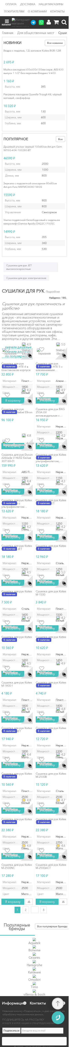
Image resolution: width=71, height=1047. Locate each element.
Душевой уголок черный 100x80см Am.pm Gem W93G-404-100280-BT (33, 148)
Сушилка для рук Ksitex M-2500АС (16, 821)
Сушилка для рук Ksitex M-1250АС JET (51, 502)
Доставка (27, 4)
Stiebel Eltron (26, 351)
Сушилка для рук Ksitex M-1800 (51, 684)
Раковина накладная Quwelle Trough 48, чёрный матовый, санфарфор (33, 96)
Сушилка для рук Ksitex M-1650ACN (51, 638)
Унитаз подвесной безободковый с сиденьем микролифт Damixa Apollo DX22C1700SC (32, 221)
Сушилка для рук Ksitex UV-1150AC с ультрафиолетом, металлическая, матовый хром (51, 458)
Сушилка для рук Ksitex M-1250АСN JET (16, 547)
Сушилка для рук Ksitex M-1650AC (16, 638)
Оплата (11, 4)
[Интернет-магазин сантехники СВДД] (23, 22)
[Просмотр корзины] (56, 22)
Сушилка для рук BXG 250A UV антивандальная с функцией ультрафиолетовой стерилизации (50, 412)
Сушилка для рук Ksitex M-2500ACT (51, 866)
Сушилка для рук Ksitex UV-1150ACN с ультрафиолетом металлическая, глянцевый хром (16, 504)
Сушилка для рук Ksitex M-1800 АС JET (16, 729)
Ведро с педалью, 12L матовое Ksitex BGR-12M (32, 50)
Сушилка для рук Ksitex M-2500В (51, 775)
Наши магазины (51, 4)
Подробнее (53, 291)
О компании (37, 11)
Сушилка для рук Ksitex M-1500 (51, 593)
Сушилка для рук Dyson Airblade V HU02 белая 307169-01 (17, 458)
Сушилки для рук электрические (26, 278)
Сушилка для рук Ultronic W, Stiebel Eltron (16, 411)
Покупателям (14, 11)
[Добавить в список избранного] (7, 349)
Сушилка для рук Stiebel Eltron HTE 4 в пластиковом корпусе (16, 367)
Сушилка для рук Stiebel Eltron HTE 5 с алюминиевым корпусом (49, 367)
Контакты (57, 11)
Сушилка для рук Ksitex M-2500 (16, 775)
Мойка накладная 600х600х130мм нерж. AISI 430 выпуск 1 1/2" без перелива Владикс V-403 (34, 71)
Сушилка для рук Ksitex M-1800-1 (16, 684)
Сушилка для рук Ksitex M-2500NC (16, 866)
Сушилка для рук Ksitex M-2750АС (51, 821)
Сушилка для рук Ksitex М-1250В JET (51, 547)
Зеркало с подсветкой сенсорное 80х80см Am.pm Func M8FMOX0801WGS (30, 185)
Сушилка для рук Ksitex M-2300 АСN (51, 729)
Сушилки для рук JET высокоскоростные (19, 267)
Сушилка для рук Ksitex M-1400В (16, 593)
